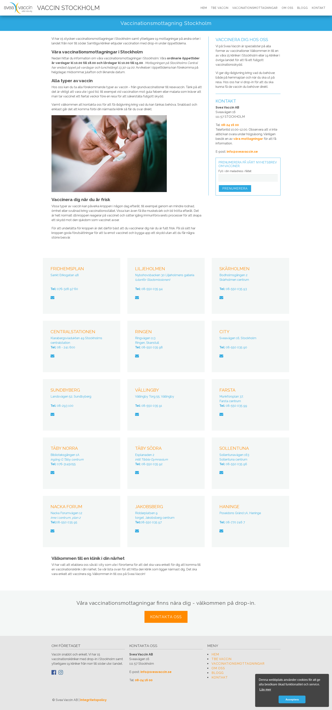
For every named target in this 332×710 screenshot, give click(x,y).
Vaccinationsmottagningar (255, 7)
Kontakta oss (166, 617)
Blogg (302, 7)
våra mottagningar (248, 139)
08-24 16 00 (230, 125)
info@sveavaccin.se (242, 151)
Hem (204, 7)
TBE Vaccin (219, 7)
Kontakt (318, 7)
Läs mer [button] (265, 689)
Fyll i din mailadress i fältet (234, 171)
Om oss (287, 7)
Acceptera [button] (292, 699)
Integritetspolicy (93, 700)
